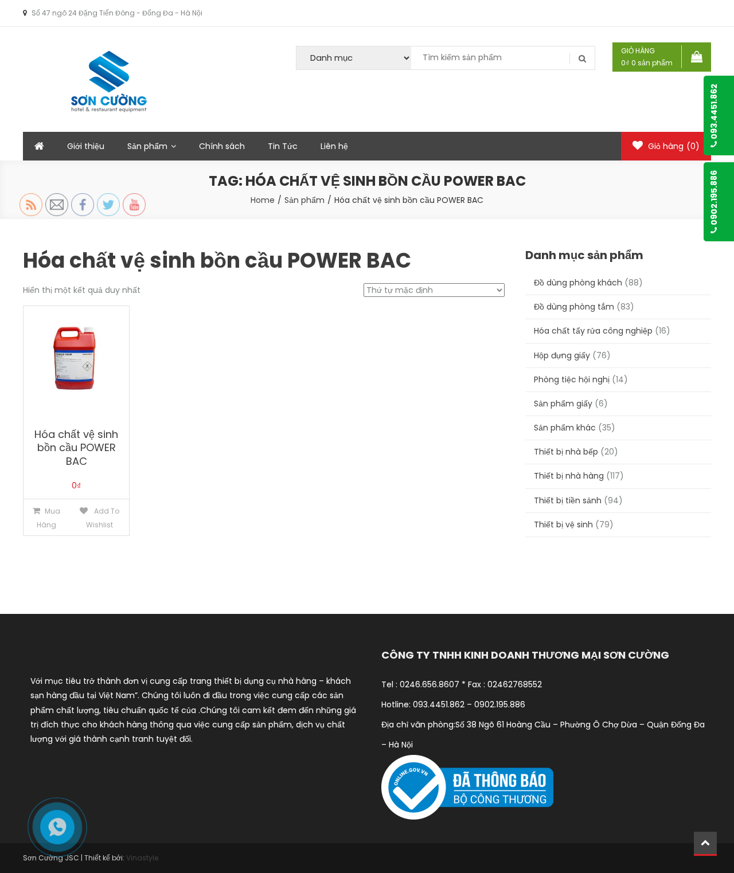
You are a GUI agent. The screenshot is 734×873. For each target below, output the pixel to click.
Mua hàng (48, 517)
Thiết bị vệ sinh (563, 524)
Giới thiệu (85, 146)
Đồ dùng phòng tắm (574, 306)
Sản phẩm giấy (563, 403)
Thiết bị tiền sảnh (568, 500)
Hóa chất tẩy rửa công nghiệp (593, 330)
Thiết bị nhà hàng (569, 475)
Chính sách (222, 146)
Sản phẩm (147, 146)
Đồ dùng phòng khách (578, 282)
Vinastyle (142, 858)
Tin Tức (283, 146)
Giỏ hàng (673, 146)
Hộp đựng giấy (562, 355)
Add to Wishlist (102, 517)
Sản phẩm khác (565, 427)
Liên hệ (334, 146)
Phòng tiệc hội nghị (572, 379)
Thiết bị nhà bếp (566, 451)
